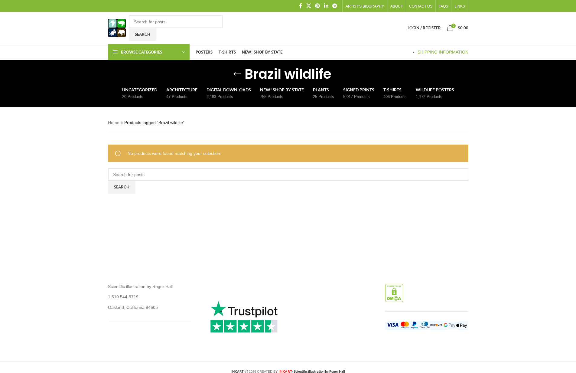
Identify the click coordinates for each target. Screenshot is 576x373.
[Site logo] (117, 27)
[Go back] (237, 74)
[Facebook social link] (300, 6)
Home (113, 122)
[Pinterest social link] (317, 6)
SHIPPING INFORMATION (443, 52)
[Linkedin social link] (326, 6)
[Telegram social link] (334, 6)
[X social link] (308, 6)
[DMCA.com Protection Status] (394, 292)
